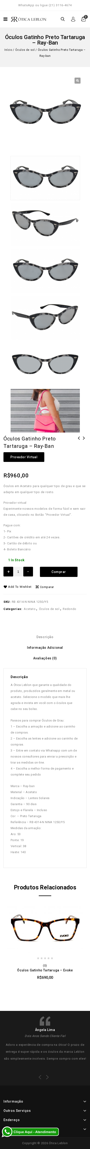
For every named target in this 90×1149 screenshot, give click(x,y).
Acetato (30, 609)
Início (8, 50)
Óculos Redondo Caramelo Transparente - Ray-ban (84, 444)
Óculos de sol (25, 50)
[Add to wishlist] (40, 985)
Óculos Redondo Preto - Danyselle (78, 444)
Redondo (69, 609)
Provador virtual (23, 457)
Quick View (58, 985)
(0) (45, 965)
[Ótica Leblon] (29, 19)
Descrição (44, 637)
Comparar (47, 587)
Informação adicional (45, 647)
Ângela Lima (45, 1030)
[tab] (45, 637)
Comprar (58, 572)
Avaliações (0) (45, 658)
